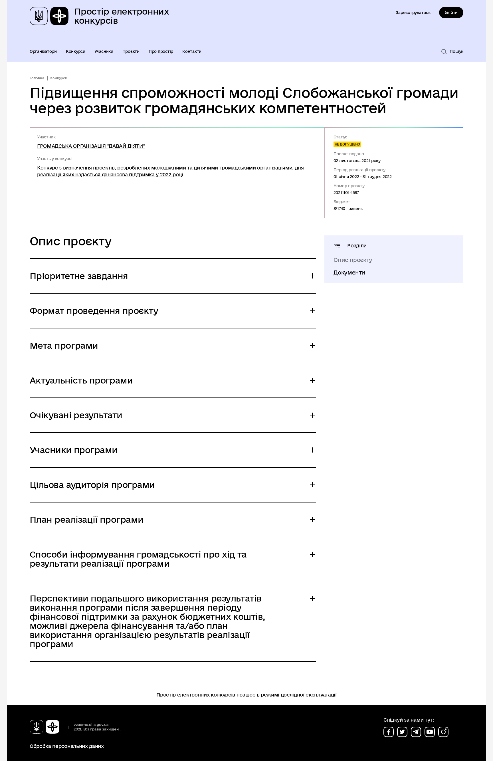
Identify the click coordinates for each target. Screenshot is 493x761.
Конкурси (75, 51)
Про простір (161, 51)
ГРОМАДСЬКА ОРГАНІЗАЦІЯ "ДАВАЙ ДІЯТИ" (91, 146)
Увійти (451, 12)
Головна (37, 78)
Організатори (43, 51)
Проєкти (131, 51)
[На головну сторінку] (47, 727)
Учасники (103, 51)
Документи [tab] (349, 272)
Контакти (191, 51)
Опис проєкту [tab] (353, 260)
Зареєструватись (413, 12)
